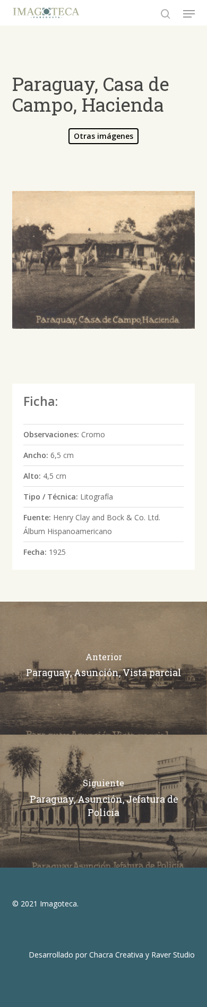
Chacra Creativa (116, 955)
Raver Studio (173, 955)
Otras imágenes (103, 136)
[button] (189, 14)
